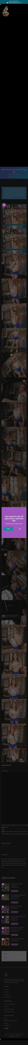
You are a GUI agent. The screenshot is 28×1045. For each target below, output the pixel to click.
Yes (8, 528)
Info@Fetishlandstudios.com (15, 2)
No (20, 528)
